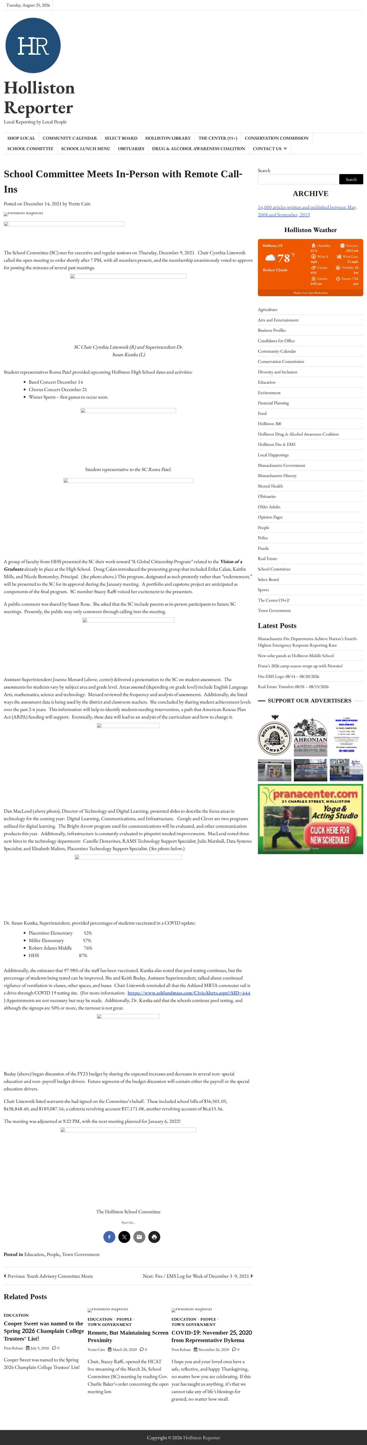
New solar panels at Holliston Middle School (296, 655)
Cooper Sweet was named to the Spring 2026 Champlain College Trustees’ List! (44, 1331)
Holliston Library (168, 138)
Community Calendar (70, 138)
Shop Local (21, 138)
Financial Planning (273, 403)
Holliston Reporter (39, 96)
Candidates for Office (276, 340)
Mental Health (270, 485)
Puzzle (263, 548)
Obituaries (131, 148)
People (53, 1254)
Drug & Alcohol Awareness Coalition (198, 148)
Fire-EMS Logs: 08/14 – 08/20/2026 (288, 676)
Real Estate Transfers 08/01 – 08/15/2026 (293, 686)
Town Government (81, 1254)
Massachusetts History (277, 475)
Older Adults (269, 506)
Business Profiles (272, 330)
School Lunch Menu (85, 148)
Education (34, 1254)
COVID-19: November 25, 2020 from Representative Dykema (212, 1337)
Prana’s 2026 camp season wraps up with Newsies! (300, 666)
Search (264, 170)
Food (262, 413)
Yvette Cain (79, 203)
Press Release (13, 1348)
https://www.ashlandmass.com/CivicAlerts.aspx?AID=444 (189, 992)
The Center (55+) (217, 138)
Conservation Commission (277, 138)
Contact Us (267, 148)
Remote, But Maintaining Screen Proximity (128, 1337)
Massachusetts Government (281, 465)
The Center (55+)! (273, 600)
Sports (263, 589)
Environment (269, 392)
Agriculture (267, 309)
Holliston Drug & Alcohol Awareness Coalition (298, 434)
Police (263, 537)
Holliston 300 (269, 423)
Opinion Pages (270, 517)
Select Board (121, 138)
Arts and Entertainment (278, 319)
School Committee (30, 148)
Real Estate (267, 558)
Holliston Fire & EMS (276, 444)
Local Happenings (273, 455)
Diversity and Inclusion (277, 371)
